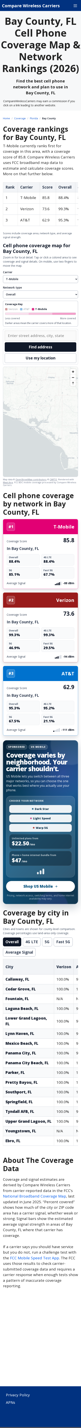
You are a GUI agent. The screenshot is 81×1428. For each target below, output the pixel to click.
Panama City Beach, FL (27, 1062)
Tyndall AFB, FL (20, 1111)
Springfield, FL (19, 1101)
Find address (40, 347)
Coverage (20, 118)
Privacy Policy (18, 1394)
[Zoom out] (73, 377)
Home (6, 118)
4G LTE (31, 941)
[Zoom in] (73, 372)
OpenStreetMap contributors (31, 479)
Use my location (40, 358)
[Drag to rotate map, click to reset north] (73, 383)
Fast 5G (63, 941)
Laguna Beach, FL (22, 1008)
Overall (12, 941)
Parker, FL (15, 1072)
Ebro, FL (13, 1140)
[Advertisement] (40, 1339)
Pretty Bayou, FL (22, 1082)
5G (47, 941)
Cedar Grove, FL (21, 989)
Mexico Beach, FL (22, 1043)
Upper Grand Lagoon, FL (29, 1121)
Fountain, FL (17, 998)
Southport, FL (19, 1092)
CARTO (53, 479)
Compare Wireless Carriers (31, 5)
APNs (10, 1402)
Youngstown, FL (21, 1131)
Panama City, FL (21, 1053)
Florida (34, 118)
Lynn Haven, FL (20, 1033)
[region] (40, 422)
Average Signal (19, 952)
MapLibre (8, 482)
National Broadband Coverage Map (34, 1196)
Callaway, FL (17, 979)
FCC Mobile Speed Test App (34, 1257)
